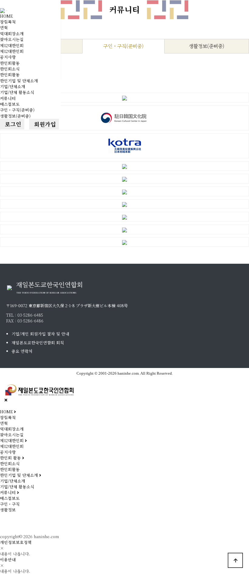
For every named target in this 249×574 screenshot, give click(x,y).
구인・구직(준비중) (17, 110)
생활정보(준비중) (15, 116)
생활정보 (8, 510)
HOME (6, 16)
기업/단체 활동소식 (17, 92)
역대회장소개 (12, 33)
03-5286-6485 (30, 315)
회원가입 (44, 124)
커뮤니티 (8, 98)
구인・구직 (10, 504)
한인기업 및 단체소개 (19, 81)
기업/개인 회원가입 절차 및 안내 (40, 334)
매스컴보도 (10, 104)
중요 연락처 (22, 351)
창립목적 (8, 22)
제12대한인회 (12, 45)
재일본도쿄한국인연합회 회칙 (38, 342)
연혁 (4, 27)
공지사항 (8, 57)
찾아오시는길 (12, 39)
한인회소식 (10, 69)
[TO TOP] (235, 560)
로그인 (12, 124)
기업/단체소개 (12, 86)
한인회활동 (10, 63)
